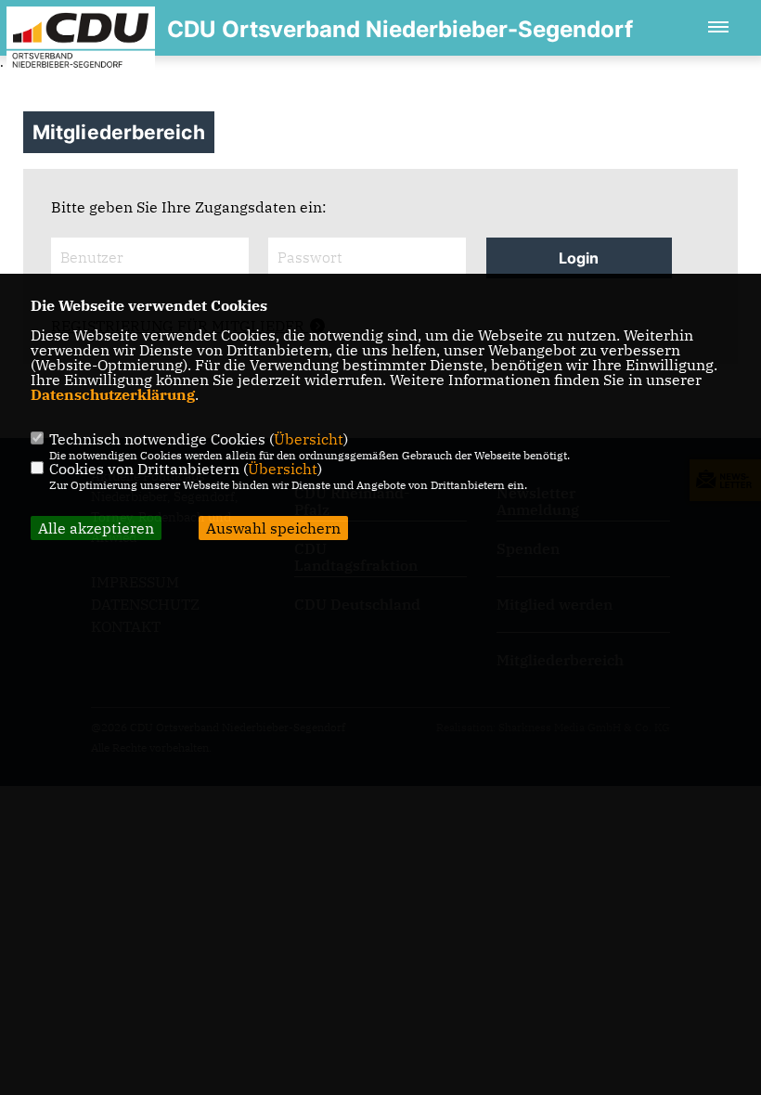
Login (579, 258)
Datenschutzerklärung (113, 394)
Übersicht (308, 439)
